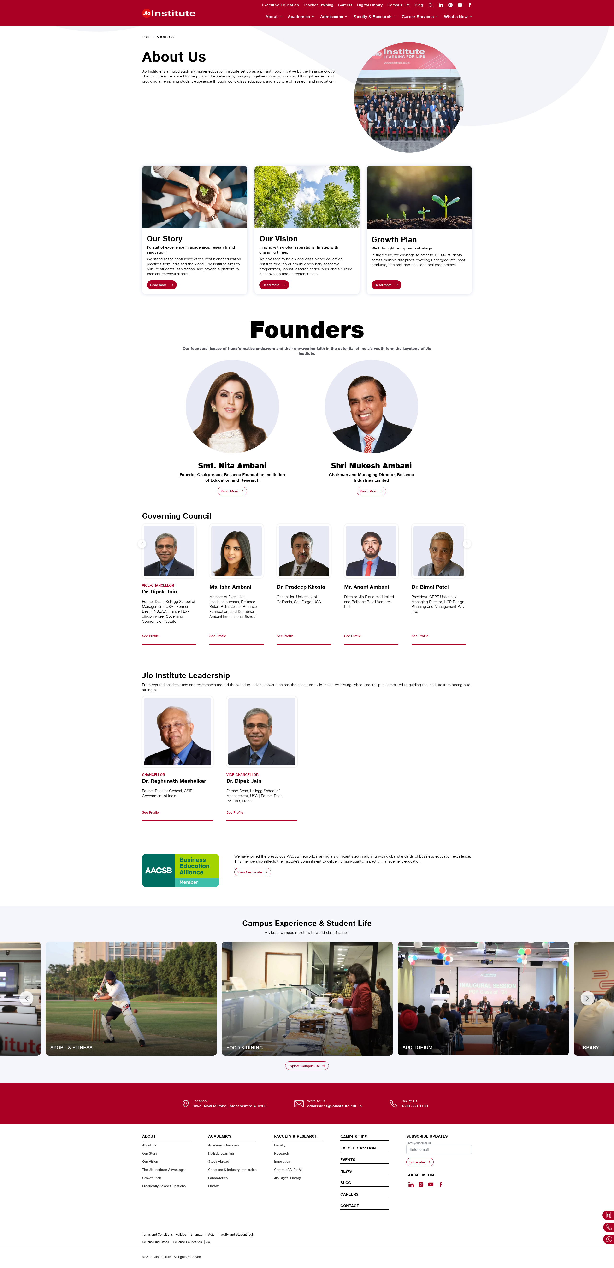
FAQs (210, 1234)
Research (281, 1153)
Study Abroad (218, 1161)
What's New (456, 16)
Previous (26, 999)
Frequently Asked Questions (164, 1186)
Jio (208, 1242)
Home (147, 37)
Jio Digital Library (287, 1178)
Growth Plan (151, 1178)
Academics (299, 16)
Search (431, 5)
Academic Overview (223, 1145)
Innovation (282, 1161)
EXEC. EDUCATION (358, 1148)
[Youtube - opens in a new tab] (430, 1184)
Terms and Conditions (157, 1234)
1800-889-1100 (414, 1106)
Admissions (331, 16)
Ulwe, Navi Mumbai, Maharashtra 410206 (229, 1106)
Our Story (149, 1153)
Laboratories (218, 1178)
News (346, 1171)
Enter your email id (418, 1143)
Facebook (469, 5)
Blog (419, 5)
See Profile (150, 636)
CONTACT (349, 1205)
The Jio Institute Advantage (163, 1169)
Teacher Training (318, 5)
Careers (345, 5)
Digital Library (370, 5)
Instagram (450, 5)
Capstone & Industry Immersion (232, 1169)
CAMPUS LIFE (353, 1136)
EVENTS (347, 1159)
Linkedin (440, 4)
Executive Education (280, 5)
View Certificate (249, 872)
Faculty (279, 1145)
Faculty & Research (372, 16)
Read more (158, 285)
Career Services (418, 16)
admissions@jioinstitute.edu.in (334, 1106)
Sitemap (196, 1234)
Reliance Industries (155, 1242)
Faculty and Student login (236, 1234)
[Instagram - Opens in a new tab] (421, 1184)
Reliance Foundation (187, 1242)
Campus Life (398, 5)
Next (588, 999)
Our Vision (150, 1161)
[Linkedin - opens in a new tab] (411, 1184)
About (271, 16)
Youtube (460, 5)
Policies (180, 1234)
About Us (149, 1145)
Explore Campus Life (304, 1066)
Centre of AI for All (288, 1169)
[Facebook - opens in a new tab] (440, 1184)
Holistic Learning (221, 1153)
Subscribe (417, 1162)
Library (213, 1186)
